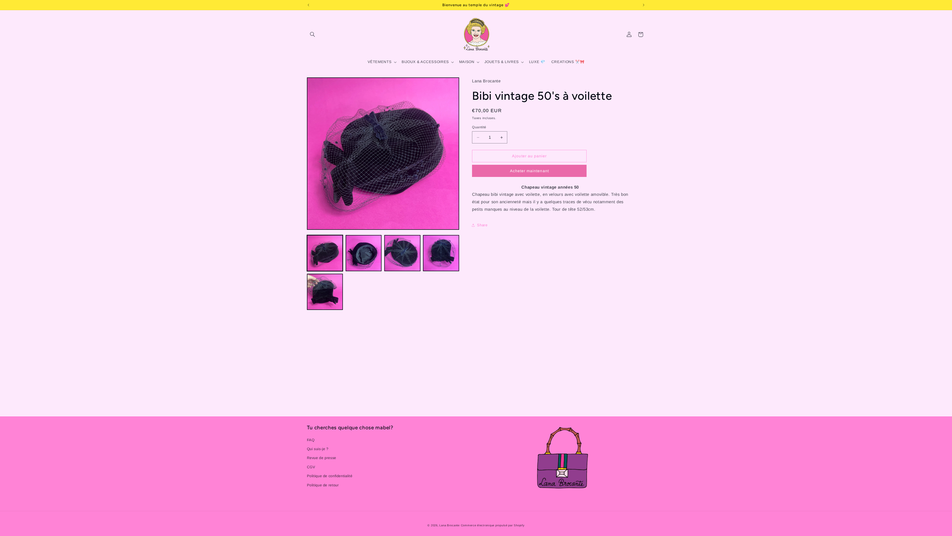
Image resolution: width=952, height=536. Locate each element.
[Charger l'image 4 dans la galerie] (441, 253)
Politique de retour (323, 485)
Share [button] (482, 225)
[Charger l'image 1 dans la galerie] (325, 253)
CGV (311, 467)
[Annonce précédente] (308, 5)
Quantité (479, 127)
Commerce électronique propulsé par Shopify (493, 525)
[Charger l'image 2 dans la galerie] (364, 253)
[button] (312, 34)
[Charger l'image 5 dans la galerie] (325, 292)
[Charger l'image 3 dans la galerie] (402, 253)
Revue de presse (321, 458)
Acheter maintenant (529, 171)
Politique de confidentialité (330, 476)
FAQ (311, 440)
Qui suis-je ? (317, 449)
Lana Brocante (449, 525)
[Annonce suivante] (643, 5)
